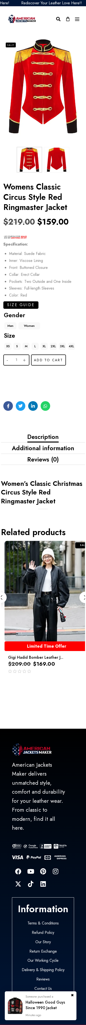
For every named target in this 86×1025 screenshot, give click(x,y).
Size (9, 335)
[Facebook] (18, 871)
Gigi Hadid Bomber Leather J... (35, 657)
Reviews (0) (43, 459)
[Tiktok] (30, 884)
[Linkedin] (43, 884)
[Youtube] (30, 871)
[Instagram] (55, 871)
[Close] (72, 994)
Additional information (43, 448)
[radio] (10, 325)
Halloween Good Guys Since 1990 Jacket (45, 1005)
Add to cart (48, 360)
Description (43, 436)
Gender (14, 315)
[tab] (43, 437)
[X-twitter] (18, 884)
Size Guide (21, 305)
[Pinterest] (43, 871)
